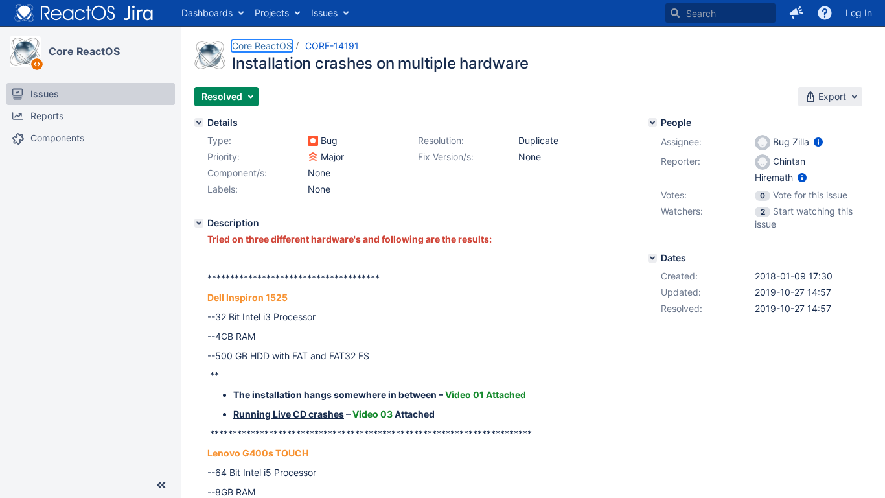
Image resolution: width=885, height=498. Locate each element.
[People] (652, 122)
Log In (858, 12)
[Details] (198, 122)
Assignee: (681, 141)
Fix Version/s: (446, 156)
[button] (796, 13)
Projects (272, 12)
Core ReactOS (84, 51)
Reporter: (680, 161)
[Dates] (652, 258)
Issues (324, 12)
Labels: (222, 189)
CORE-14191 (332, 45)
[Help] (824, 13)
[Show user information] (818, 141)
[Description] (198, 223)
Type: (219, 140)
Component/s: (237, 172)
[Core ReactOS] (25, 51)
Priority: (223, 156)
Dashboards (207, 12)
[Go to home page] (84, 13)
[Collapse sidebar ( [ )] (161, 485)
